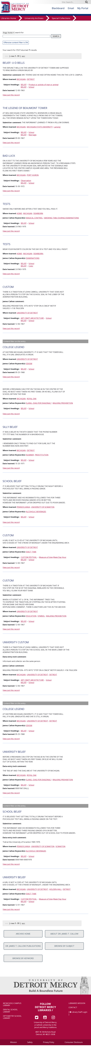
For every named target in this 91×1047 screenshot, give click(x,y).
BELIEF (23, 84)
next (23, 56)
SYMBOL (41, 616)
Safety (30, 1042)
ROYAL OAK (31, 398)
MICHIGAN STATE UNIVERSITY (40, 127)
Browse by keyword (23, 958)
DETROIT (31, 79)
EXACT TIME (31, 552)
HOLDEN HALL (55, 889)
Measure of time (46, 557)
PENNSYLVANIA (23, 507)
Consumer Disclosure (74, 1042)
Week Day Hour (59, 557)
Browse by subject (64, 946)
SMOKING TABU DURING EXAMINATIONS (61, 218)
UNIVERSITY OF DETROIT (27, 313)
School (31, 87)
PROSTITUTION (41, 455)
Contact (73, 1007)
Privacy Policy (48, 1042)
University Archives (34, 18)
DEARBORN (38, 213)
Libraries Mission (77, 1003)
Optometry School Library (12, 1017)
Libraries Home (8, 18)
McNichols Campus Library (12, 1004)
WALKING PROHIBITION (63, 403)
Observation (26, 180)
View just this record (11, 95)
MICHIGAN (21, 79)
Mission (13, 1042)
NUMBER (30, 455)
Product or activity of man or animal (43, 84)
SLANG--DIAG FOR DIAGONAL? (38, 403)
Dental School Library (10, 1011)
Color (31, 266)
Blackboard (58, 8)
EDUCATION (31, 616)
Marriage (32, 135)
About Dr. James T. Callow (64, 933)
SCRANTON (60, 846)
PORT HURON (33, 175)
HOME (19, 213)
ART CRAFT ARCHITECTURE (32, 318)
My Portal (82, 8)
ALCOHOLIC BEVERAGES (36, 511)
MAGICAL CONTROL (34, 218)
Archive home (23, 933)
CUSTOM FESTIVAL (29, 557)
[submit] (87, 1)
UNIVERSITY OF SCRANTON (42, 507)
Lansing (57, 127)
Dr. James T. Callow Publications (23, 946)
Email (71, 8)
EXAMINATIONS (32, 258)
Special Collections (61, 18)
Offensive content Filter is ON (16, 42)
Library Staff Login (79, 1012)
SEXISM (29, 363)
